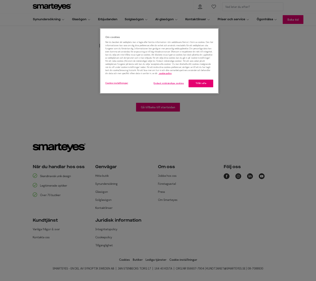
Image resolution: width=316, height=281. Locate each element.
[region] (159, 61)
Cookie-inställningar (116, 83)
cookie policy (165, 73)
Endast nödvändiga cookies (169, 83)
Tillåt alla (200, 83)
